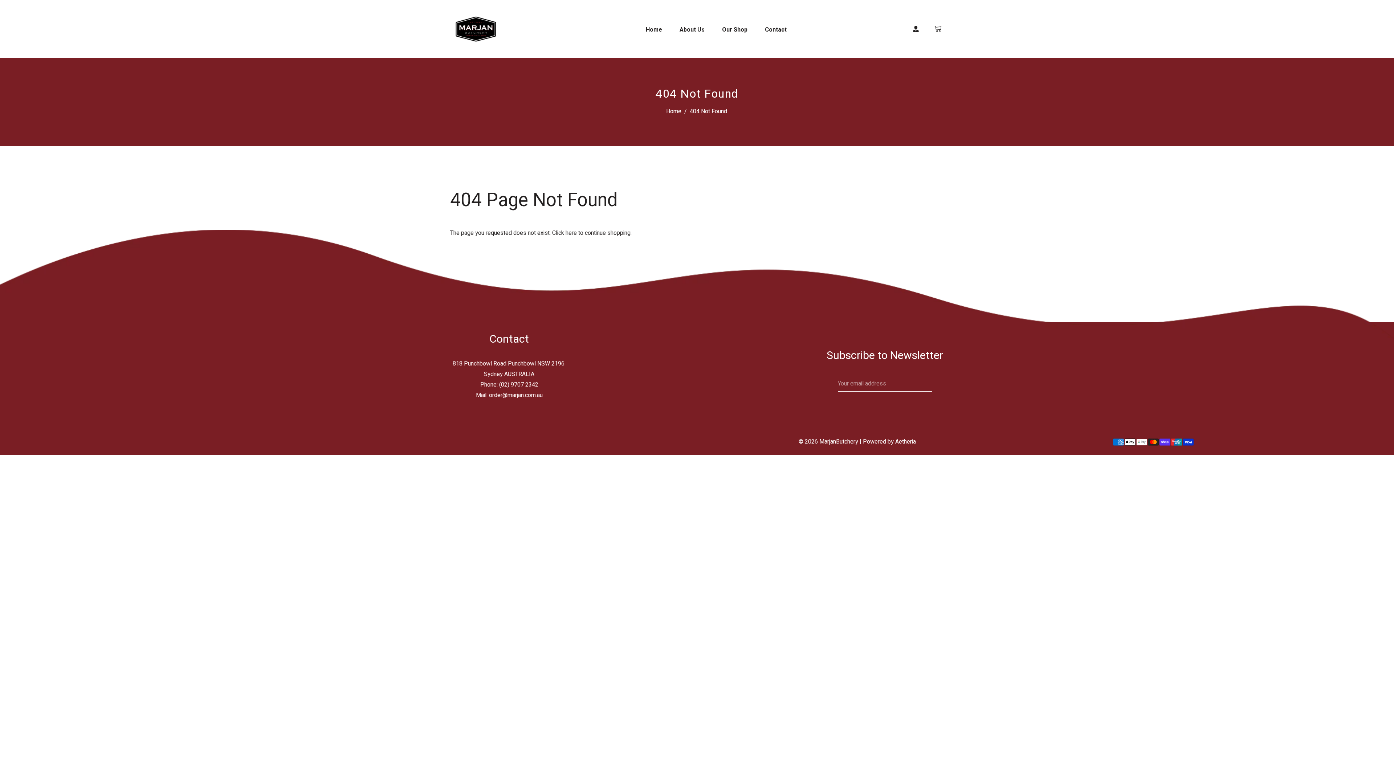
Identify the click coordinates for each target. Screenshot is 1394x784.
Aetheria (905, 441)
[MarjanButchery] (475, 28)
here (571, 233)
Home (673, 111)
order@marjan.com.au (516, 395)
